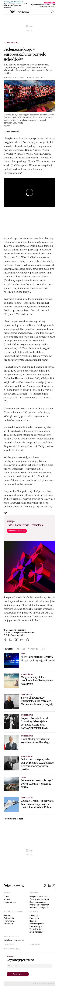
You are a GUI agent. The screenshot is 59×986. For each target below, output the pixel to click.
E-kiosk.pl (34, 915)
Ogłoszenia (9, 918)
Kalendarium (35, 945)
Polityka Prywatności (38, 896)
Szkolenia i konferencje (14, 940)
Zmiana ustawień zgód (39, 899)
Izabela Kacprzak (11, 131)
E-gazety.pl (34, 918)
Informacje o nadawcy (39, 905)
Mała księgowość (37, 924)
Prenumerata (10, 921)
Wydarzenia (23, 12)
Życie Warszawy (36, 932)
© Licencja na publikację (15, 630)
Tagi (43, 649)
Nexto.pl (33, 921)
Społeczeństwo (11, 43)
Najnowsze (33, 649)
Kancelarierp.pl (36, 926)
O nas (6, 896)
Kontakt (7, 899)
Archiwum (8, 924)
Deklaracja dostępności (39, 907)
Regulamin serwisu (38, 902)
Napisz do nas (10, 902)
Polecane (21, 649)
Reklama (8, 915)
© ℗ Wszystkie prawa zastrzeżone (19, 632)
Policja (23, 654)
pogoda (23, 777)
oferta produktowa (12, 949)
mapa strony (9, 945)
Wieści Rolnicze (36, 929)
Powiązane (8, 649)
